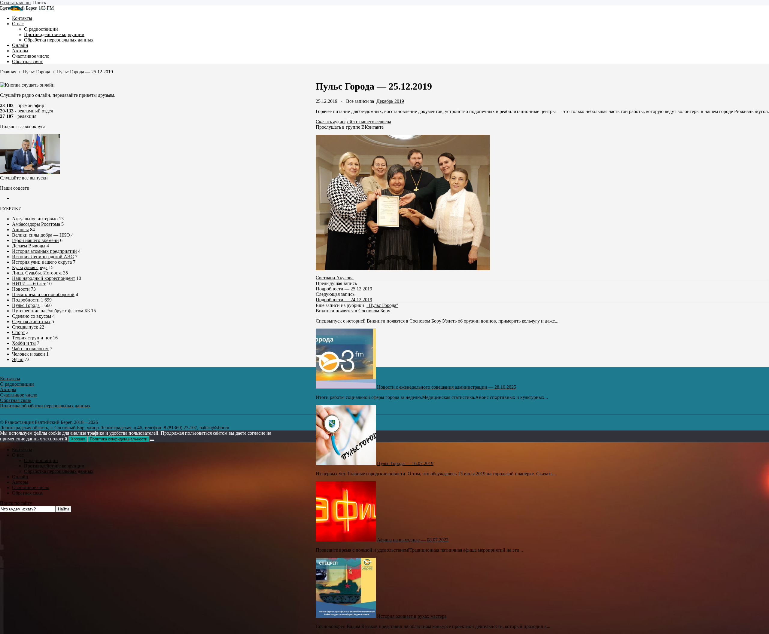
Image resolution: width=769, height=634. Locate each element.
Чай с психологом (30, 348)
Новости (21, 289)
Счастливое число (30, 487)
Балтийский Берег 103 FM (27, 8)
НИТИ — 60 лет (29, 283)
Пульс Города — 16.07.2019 (405, 463)
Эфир (17, 359)
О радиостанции (41, 460)
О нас (18, 455)
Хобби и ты (24, 343)
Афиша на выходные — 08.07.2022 (412, 539)
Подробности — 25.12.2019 (344, 288)
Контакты (22, 449)
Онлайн (20, 476)
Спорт (18, 332)
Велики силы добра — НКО (41, 234)
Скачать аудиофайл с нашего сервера (353, 121)
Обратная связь (27, 492)
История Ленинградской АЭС (43, 256)
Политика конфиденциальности (118, 439)
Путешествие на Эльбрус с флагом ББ (51, 310)
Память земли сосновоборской (43, 294)
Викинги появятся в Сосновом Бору (353, 310)
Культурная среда (29, 267)
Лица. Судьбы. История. (37, 272)
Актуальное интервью (35, 218)
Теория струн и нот (32, 337)
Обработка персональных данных (58, 471)
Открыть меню (15, 2)
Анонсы (20, 229)
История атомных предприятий (44, 251)
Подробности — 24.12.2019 (344, 299)
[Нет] (152, 440)
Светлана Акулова (335, 277)
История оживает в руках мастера (411, 616)
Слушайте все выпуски (24, 177)
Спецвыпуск (25, 326)
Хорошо (78, 439)
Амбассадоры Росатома (36, 224)
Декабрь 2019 (390, 101)
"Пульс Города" (382, 305)
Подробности (26, 299)
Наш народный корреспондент (43, 278)
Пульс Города (26, 305)
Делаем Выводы (28, 245)
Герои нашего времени (35, 240)
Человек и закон (28, 354)
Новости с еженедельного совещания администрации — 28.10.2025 (446, 387)
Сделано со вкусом (31, 316)
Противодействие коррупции (54, 465)
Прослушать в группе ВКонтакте (350, 127)
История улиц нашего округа (42, 262)
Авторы (20, 482)
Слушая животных (31, 321)
